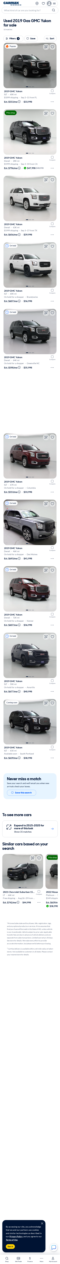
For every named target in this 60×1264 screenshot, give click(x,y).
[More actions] (52, 101)
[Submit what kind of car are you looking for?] (54, 10)
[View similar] (46, 47)
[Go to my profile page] (52, 3)
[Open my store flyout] (37, 3)
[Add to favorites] (52, 47)
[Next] (52, 65)
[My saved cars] (43, 3)
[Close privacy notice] (42, 1223)
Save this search (23, 792)
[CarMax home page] (12, 3)
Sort (52, 38)
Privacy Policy (15, 1236)
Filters (14, 38)
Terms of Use (11, 1240)
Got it (10, 1246)
